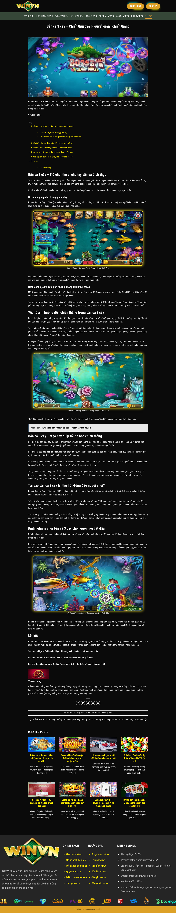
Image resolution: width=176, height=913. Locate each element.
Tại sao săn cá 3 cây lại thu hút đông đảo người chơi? (53, 152)
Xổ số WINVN (91, 16)
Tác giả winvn (73, 883)
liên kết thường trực (105, 713)
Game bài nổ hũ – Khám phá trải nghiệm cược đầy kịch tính (72, 803)
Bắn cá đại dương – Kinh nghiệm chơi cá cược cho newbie (41, 758)
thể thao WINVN (106, 16)
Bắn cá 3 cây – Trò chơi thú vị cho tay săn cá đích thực (53, 126)
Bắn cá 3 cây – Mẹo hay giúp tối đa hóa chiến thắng (52, 148)
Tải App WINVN (61, 16)
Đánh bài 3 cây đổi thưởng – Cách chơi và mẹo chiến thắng (103, 803)
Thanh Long (46, 168)
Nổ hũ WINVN (137, 16)
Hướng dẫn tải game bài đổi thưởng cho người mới (103, 757)
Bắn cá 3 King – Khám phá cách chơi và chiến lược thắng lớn (116, 719)
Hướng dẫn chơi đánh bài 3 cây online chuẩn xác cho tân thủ (134, 803)
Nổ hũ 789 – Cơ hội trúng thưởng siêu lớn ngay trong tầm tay (60, 719)
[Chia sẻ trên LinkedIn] (98, 703)
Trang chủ (28, 16)
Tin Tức (148, 16)
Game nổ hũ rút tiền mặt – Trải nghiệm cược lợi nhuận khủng (73, 758)
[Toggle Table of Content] (30, 123)
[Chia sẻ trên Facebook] (78, 703)
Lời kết (35, 161)
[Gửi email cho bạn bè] (88, 703)
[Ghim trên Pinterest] (93, 703)
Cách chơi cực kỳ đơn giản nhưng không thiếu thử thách (61, 137)
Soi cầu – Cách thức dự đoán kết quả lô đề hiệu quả (134, 758)
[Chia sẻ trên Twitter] (83, 703)
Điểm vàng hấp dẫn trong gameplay (54, 133)
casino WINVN (122, 16)
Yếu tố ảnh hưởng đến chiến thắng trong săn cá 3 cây (53, 143)
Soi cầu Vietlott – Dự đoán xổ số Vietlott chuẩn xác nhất (41, 803)
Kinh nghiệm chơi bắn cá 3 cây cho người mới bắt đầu (53, 157)
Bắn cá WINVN (77, 16)
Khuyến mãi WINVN (44, 16)
